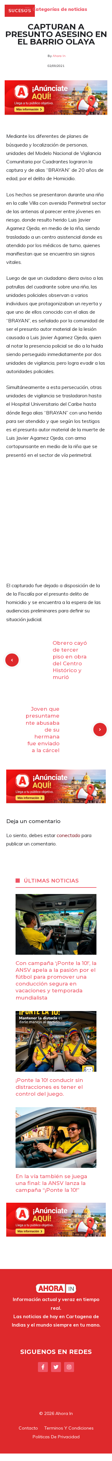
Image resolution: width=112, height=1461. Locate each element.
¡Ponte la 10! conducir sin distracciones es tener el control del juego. (49, 1087)
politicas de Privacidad (56, 1437)
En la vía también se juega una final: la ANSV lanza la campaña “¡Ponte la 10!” (51, 1183)
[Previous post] (12, 660)
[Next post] (100, 729)
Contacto (28, 1428)
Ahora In (59, 56)
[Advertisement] (56, 523)
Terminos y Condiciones (69, 1428)
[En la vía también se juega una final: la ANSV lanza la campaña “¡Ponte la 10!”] (56, 1163)
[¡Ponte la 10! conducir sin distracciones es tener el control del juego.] (56, 1067)
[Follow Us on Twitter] (56, 1367)
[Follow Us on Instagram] (69, 1367)
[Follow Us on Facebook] (43, 1367)
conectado (68, 835)
